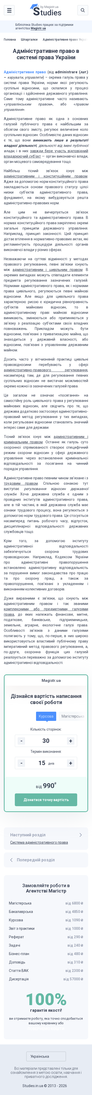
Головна (10, 39)
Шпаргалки (29, 39)
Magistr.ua (38, 28)
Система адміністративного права (39, 842)
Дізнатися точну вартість (46, 800)
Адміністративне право (25, 72)
